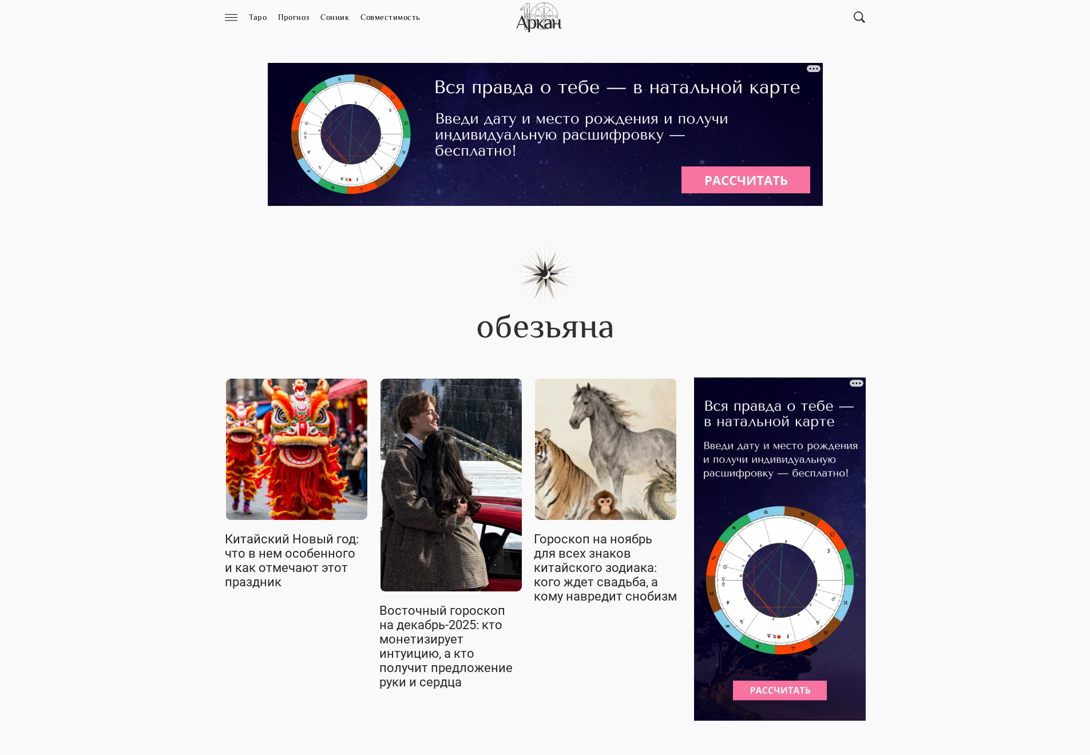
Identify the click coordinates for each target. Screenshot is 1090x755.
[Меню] (231, 17)
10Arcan (540, 17)
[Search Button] (859, 17)
